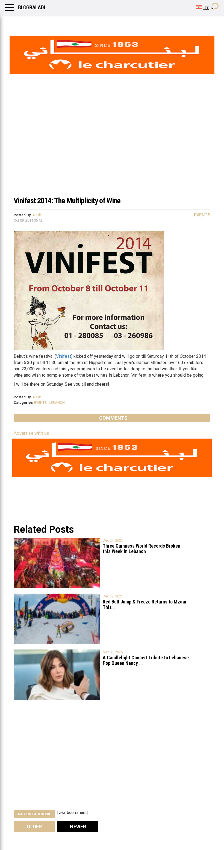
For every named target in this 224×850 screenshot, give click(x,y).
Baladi (74, 23)
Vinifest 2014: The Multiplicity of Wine (67, 200)
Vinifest (63, 356)
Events (202, 214)
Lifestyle (12, 23)
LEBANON (57, 402)
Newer (78, 826)
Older (34, 826)
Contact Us (144, 23)
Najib (37, 215)
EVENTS (40, 402)
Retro (55, 23)
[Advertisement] (112, 151)
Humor (35, 23)
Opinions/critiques (107, 23)
